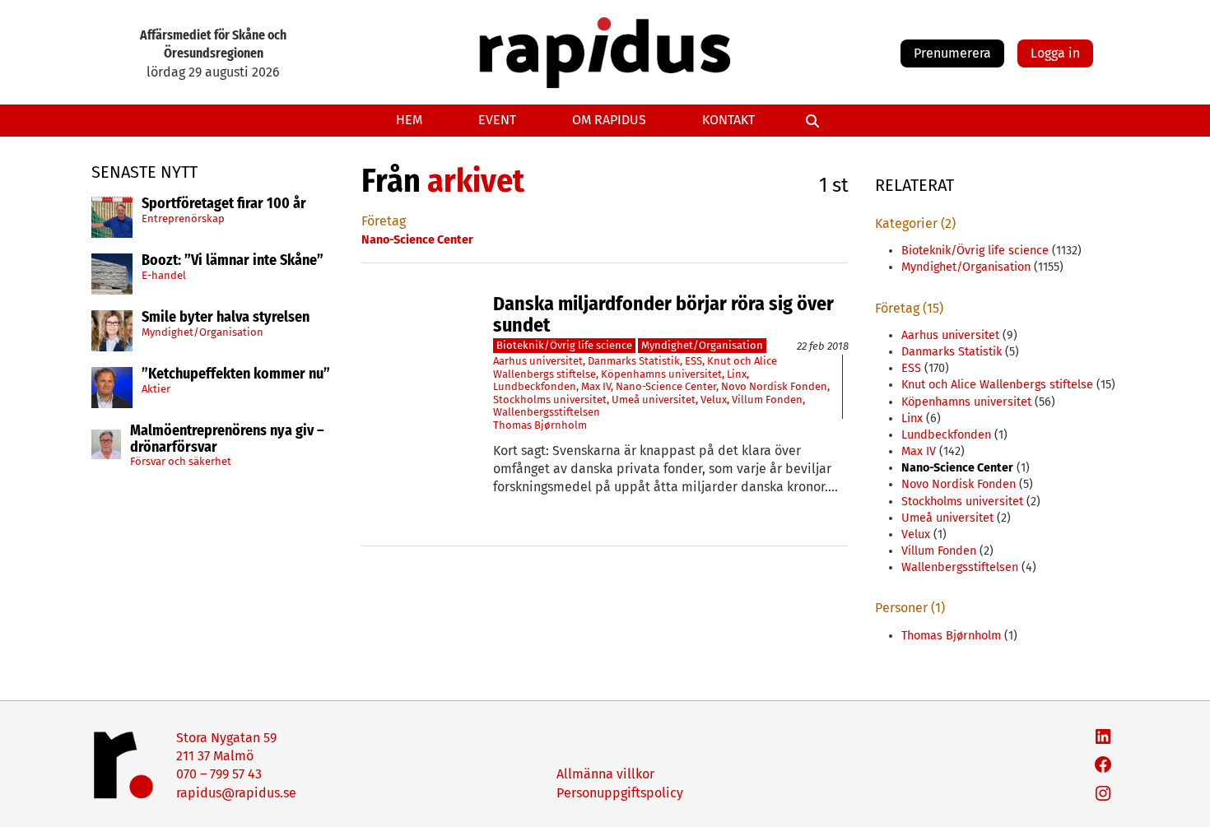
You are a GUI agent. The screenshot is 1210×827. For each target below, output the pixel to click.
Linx (737, 374)
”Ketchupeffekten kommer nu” (236, 374)
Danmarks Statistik (634, 361)
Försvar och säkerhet (180, 461)
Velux (713, 399)
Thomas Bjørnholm (540, 425)
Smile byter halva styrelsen (225, 317)
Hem (409, 120)
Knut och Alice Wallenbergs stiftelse (997, 385)
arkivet (475, 181)
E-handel (164, 275)
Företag (383, 221)
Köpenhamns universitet (661, 374)
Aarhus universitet (538, 361)
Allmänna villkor (605, 774)
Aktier (156, 389)
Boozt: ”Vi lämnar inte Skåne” (232, 261)
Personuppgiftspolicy (619, 793)
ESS (693, 361)
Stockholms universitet (550, 399)
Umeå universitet (654, 399)
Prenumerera (952, 53)
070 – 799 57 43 (219, 774)
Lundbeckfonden (534, 386)
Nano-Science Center (666, 386)
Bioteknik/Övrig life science (564, 345)
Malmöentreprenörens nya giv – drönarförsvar (227, 439)
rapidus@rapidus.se (236, 793)
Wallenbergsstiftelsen (546, 412)
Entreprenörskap (183, 218)
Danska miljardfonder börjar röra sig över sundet (663, 315)
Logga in (1055, 53)
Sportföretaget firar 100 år (224, 204)
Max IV (596, 386)
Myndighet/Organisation (202, 332)
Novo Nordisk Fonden (774, 386)
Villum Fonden (767, 399)
